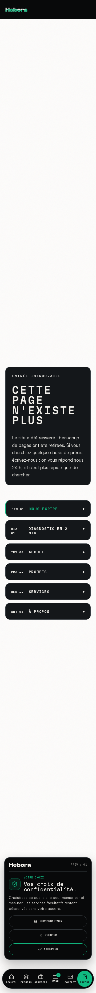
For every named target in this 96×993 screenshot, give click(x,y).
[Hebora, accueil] (23, 10)
